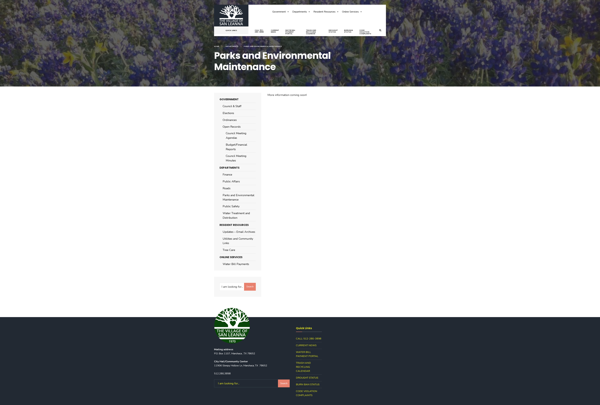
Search (250, 286)
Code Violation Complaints (365, 32)
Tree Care (229, 250)
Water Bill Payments (236, 264)
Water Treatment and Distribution (236, 215)
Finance (227, 174)
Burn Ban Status (348, 31)
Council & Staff (232, 106)
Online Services (350, 11)
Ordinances (230, 120)
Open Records (232, 127)
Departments (299, 11)
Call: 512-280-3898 (259, 31)
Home (216, 46)
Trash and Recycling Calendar (311, 32)
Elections (228, 113)
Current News (275, 31)
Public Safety (231, 206)
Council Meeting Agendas (236, 135)
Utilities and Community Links (238, 241)
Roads (226, 188)
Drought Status (333, 31)
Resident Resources (324, 11)
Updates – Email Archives (239, 232)
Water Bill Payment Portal (290, 32)
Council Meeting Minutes (236, 158)
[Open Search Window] (380, 30)
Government (279, 11)
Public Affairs (231, 181)
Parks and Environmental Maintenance (238, 197)
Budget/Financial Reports (236, 147)
